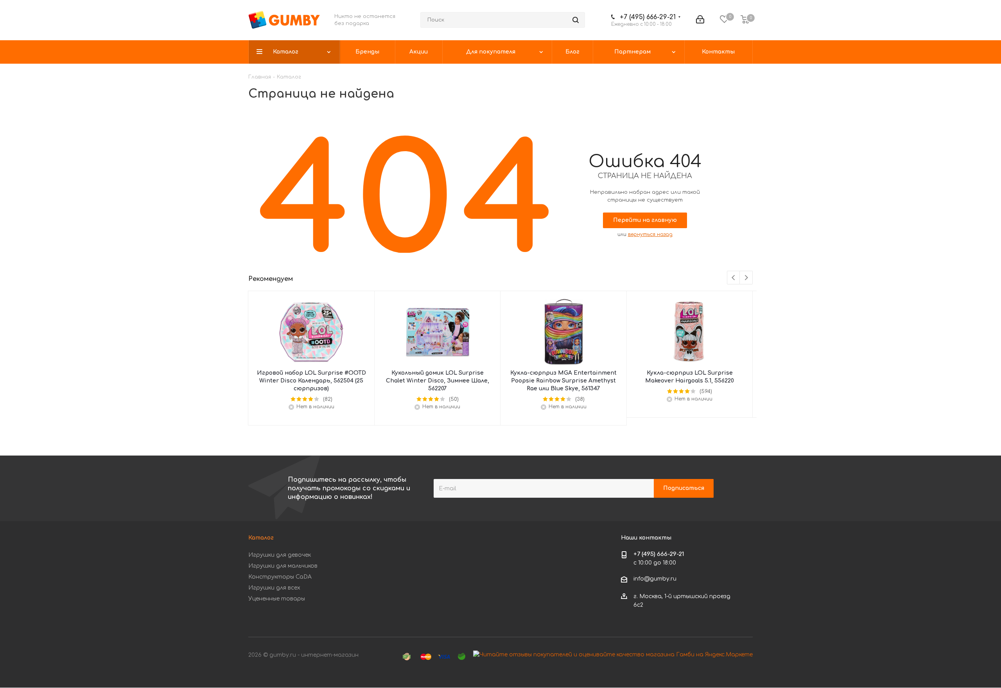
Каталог (261, 538)
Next (746, 278)
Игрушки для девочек (279, 555)
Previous (733, 278)
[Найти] (575, 20)
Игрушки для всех (274, 588)
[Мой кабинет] (700, 20)
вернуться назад (650, 234)
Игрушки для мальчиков (283, 566)
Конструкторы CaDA (280, 577)
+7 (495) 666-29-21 (648, 17)
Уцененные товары (276, 599)
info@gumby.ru (654, 579)
